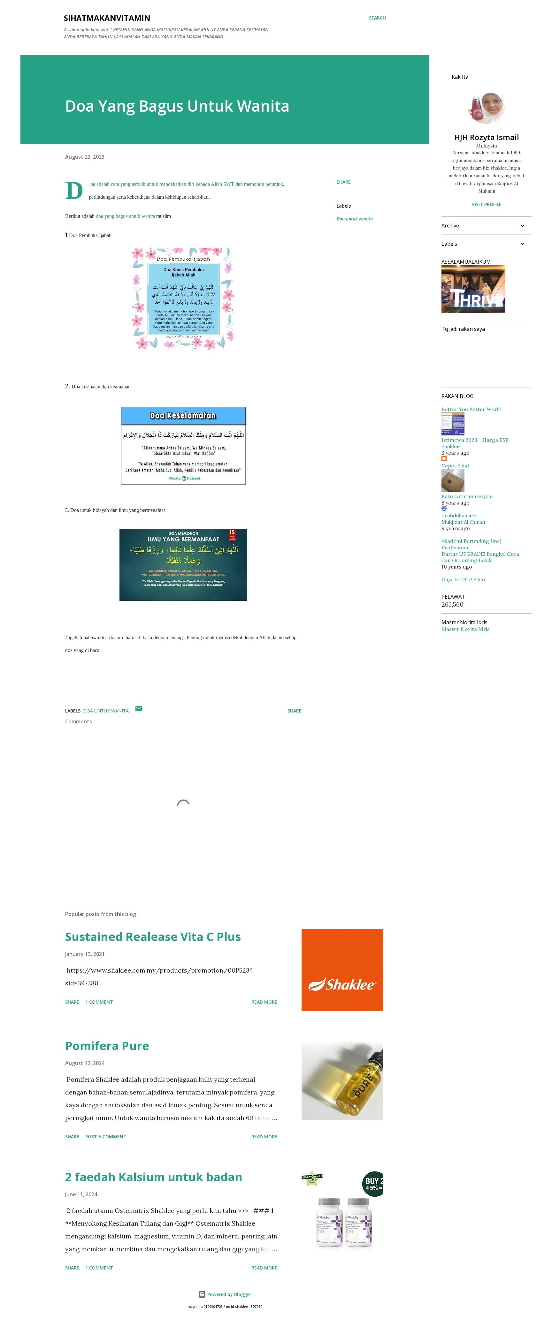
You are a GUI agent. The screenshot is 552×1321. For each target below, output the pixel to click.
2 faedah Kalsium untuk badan (153, 1177)
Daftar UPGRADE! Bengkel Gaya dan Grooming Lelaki (480, 557)
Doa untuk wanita (355, 219)
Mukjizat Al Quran (463, 522)
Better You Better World (471, 409)
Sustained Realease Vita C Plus (153, 936)
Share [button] (344, 182)
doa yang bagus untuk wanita (125, 216)
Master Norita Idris (465, 629)
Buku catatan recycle (467, 496)
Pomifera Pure (107, 1046)
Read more (264, 1002)
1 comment (99, 1002)
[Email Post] (138, 711)
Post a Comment (105, 1137)
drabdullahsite (458, 515)
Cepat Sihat (455, 465)
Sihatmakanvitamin (107, 17)
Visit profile (487, 204)
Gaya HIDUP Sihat (463, 579)
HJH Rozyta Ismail (486, 137)
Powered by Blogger (228, 1294)
